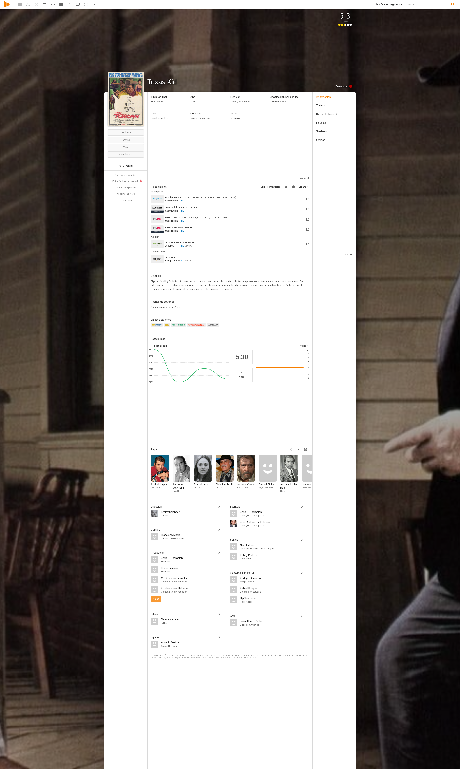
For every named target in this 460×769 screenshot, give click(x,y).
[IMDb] (167, 327)
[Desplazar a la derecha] (298, 449)
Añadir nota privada (126, 187)
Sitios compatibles (270, 186)
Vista (125, 147)
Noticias (321, 122)
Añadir (177, 307)
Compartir (127, 165)
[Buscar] (453, 4)
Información (323, 96)
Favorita (126, 139)
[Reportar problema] (286, 186)
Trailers (320, 105)
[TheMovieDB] (179, 327)
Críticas (320, 140)
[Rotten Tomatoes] (197, 327)
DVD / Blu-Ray (326, 114)
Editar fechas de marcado (127, 181)
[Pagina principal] (7, 6)
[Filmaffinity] (157, 327)
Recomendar (125, 200)
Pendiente (126, 132)
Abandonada (126, 154)
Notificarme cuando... (126, 175)
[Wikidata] (213, 327)
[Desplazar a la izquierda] (291, 449)
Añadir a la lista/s (126, 193)
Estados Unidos (159, 118)
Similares (321, 131)
